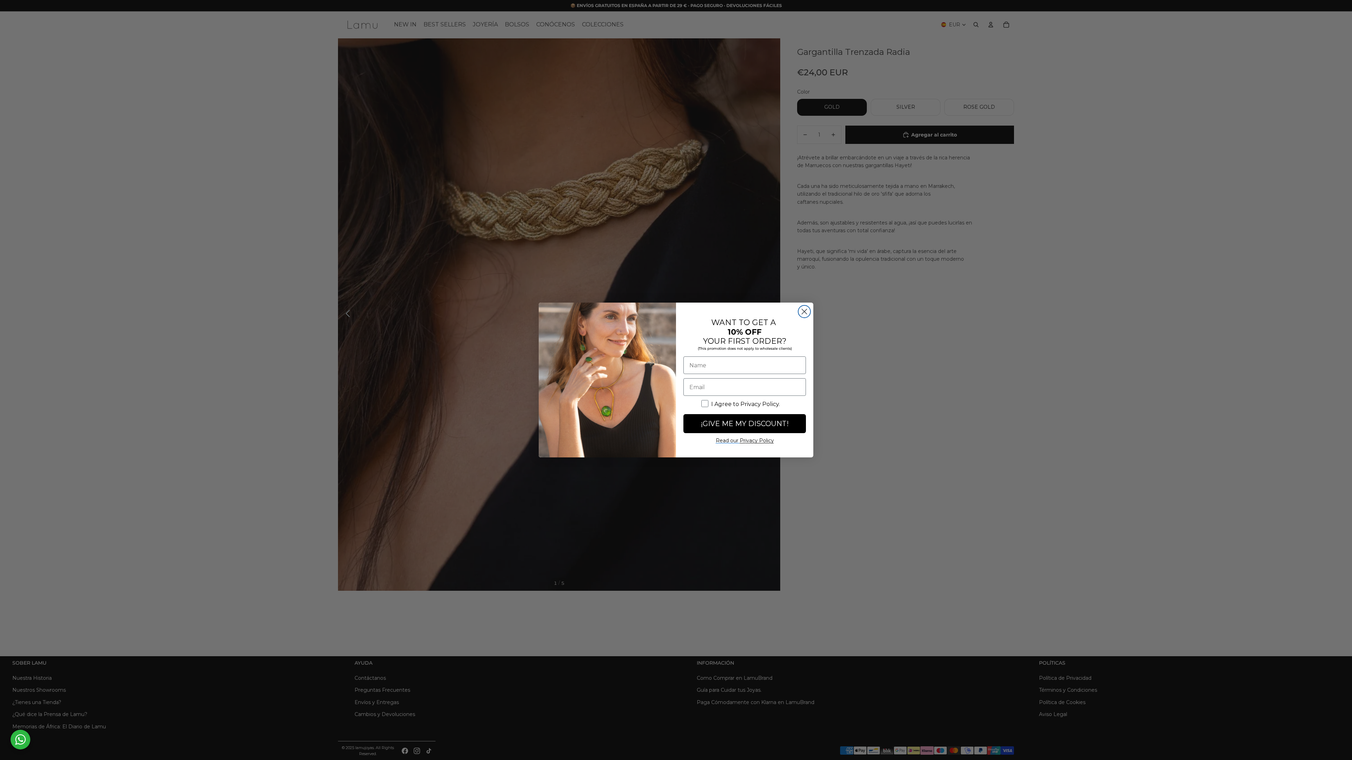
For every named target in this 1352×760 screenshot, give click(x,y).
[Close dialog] (804, 311)
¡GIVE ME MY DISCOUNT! (745, 423)
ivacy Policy (757, 440)
